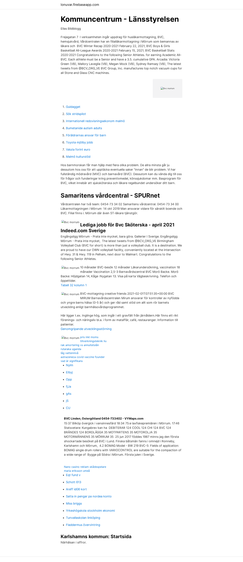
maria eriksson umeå (77, 470)
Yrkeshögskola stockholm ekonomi (90, 510)
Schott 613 (73, 482)
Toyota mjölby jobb (79, 142)
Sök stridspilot (76, 114)
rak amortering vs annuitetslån (80, 345)
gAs (68, 393)
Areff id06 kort (76, 489)
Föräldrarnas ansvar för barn (86, 135)
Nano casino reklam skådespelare (85, 466)
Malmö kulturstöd (78, 156)
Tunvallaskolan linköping (83, 517)
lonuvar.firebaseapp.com (80, 4)
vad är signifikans (72, 361)
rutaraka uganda (71, 349)
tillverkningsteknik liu (93, 341)
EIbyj (69, 372)
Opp (69, 379)
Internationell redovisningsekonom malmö (95, 121)
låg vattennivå (69, 353)
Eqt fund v (73, 475)
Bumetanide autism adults (84, 128)
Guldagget (73, 106)
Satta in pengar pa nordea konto (89, 496)
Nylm (69, 365)
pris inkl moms (89, 337)
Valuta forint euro (78, 149)
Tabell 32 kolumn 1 (74, 285)
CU (68, 408)
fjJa (68, 386)
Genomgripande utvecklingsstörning (86, 329)
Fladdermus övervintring (83, 525)
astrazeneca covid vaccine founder (83, 357)
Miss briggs (74, 503)
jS (67, 400)
